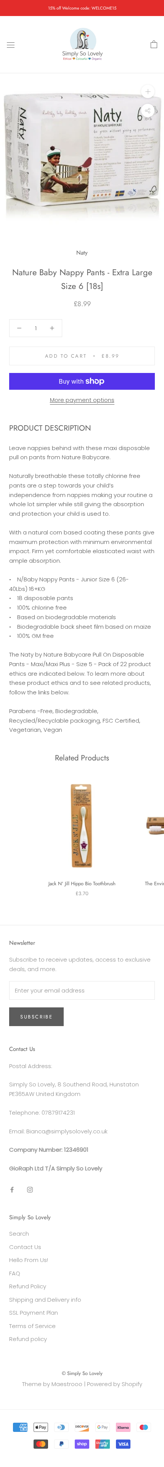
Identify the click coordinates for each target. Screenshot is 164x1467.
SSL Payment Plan (33, 1313)
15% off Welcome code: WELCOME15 (82, 8)
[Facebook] (12, 1189)
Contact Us (25, 1247)
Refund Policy (27, 1286)
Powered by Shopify (114, 1384)
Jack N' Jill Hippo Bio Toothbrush (82, 883)
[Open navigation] (10, 45)
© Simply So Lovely (82, 1373)
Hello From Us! (28, 1260)
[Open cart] (154, 44)
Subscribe (36, 1016)
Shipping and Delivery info (45, 1300)
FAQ (14, 1273)
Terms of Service (32, 1326)
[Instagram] (30, 1189)
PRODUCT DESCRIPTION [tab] (50, 428)
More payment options (82, 400)
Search (19, 1234)
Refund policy (28, 1339)
